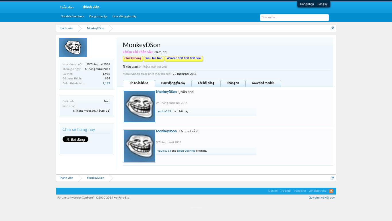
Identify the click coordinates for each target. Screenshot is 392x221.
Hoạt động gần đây (173, 83)
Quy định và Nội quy (322, 197)
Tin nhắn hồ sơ (138, 83)
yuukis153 (164, 111)
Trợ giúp (285, 191)
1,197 (106, 83)
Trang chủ (300, 191)
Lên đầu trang (317, 191)
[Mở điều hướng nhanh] (332, 28)
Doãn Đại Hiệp (186, 151)
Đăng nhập (307, 4)
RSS (331, 191)
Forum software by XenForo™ (93, 197)
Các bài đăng (206, 83)
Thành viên (90, 7)
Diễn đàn (67, 7)
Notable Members (72, 16)
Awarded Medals (263, 83)
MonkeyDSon (166, 92)
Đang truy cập (98, 16)
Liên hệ (272, 191)
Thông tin (233, 83)
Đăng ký (322, 4)
